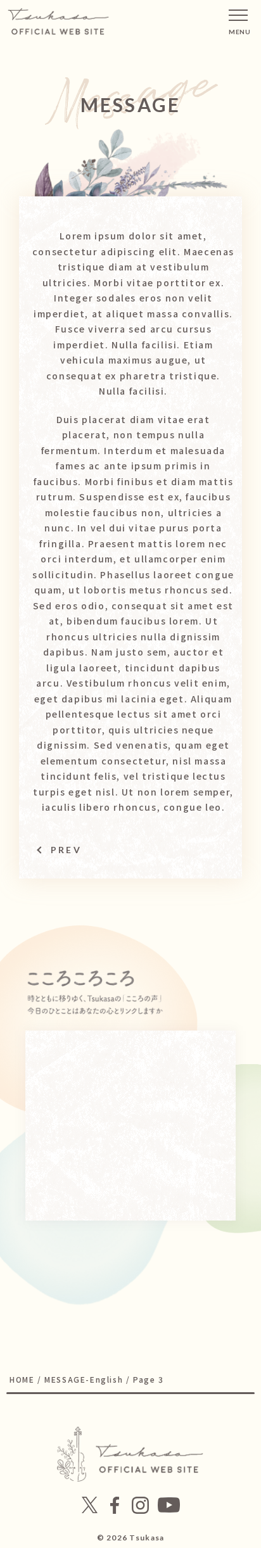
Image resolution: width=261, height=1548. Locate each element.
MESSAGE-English (83, 1379)
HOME (22, 1379)
